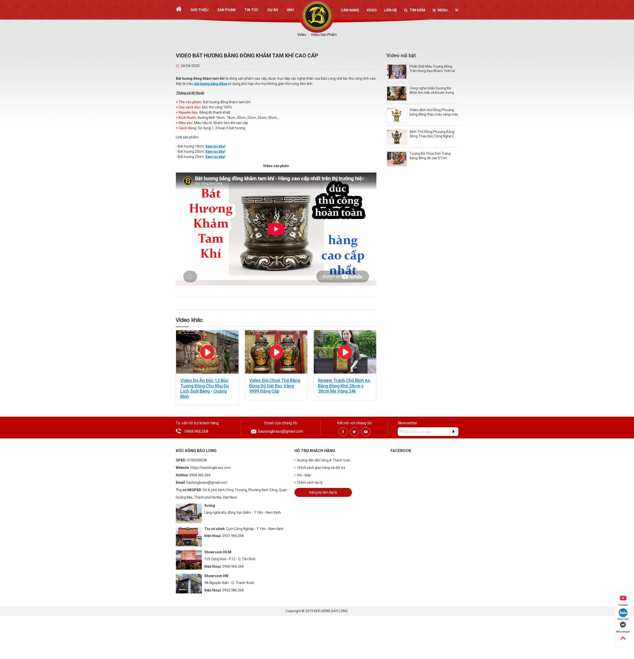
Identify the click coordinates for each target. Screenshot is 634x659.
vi (456, 10)
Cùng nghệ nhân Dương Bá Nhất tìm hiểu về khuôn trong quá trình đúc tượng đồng (432, 92)
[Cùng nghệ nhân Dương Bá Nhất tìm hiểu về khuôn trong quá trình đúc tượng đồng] (397, 93)
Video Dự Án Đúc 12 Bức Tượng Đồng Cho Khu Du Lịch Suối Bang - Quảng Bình (204, 388)
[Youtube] (366, 432)
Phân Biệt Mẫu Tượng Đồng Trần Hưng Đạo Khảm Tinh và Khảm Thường (432, 70)
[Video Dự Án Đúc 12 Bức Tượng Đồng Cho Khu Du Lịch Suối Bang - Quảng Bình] (207, 351)
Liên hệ (390, 10)
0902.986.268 (233, 590)
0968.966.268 (196, 431)
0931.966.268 (233, 536)
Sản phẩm (226, 10)
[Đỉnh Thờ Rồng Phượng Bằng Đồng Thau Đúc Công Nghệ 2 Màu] (397, 136)
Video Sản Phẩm (324, 35)
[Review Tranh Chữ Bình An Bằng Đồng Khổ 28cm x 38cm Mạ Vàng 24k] (345, 351)
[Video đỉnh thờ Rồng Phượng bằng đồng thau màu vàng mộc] (397, 115)
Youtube (623, 605)
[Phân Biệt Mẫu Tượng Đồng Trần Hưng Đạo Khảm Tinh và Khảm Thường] (397, 71)
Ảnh (290, 10)
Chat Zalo (623, 619)
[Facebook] (343, 432)
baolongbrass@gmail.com (280, 431)
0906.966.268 (233, 566)
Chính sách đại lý (310, 482)
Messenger (623, 631)
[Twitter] (354, 432)
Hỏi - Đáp (304, 475)
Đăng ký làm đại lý (323, 492)
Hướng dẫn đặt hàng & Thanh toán (323, 460)
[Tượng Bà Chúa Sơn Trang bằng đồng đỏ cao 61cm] (397, 158)
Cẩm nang (350, 10)
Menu (443, 10)
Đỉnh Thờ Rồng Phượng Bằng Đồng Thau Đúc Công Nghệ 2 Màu (432, 136)
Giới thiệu (199, 10)
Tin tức (251, 10)
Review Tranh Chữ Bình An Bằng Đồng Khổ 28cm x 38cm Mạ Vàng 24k (344, 386)
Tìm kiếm (417, 10)
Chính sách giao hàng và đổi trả (321, 468)
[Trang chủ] (179, 9)
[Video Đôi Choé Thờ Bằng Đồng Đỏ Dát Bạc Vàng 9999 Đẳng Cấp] (276, 351)
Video (372, 10)
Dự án (272, 10)
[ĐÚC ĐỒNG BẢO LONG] (317, 15)
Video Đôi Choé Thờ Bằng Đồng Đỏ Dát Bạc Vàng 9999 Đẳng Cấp (274, 386)
